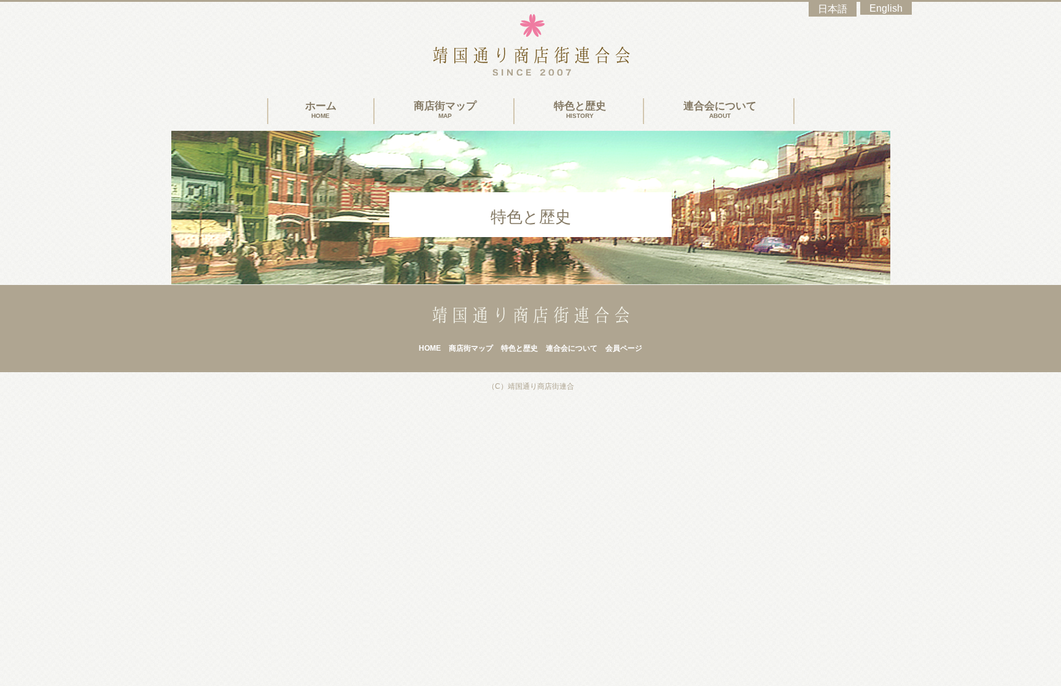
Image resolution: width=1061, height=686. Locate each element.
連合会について (719, 109)
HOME (430, 348)
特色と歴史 (580, 109)
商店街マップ (445, 109)
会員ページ (623, 348)
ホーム (320, 109)
